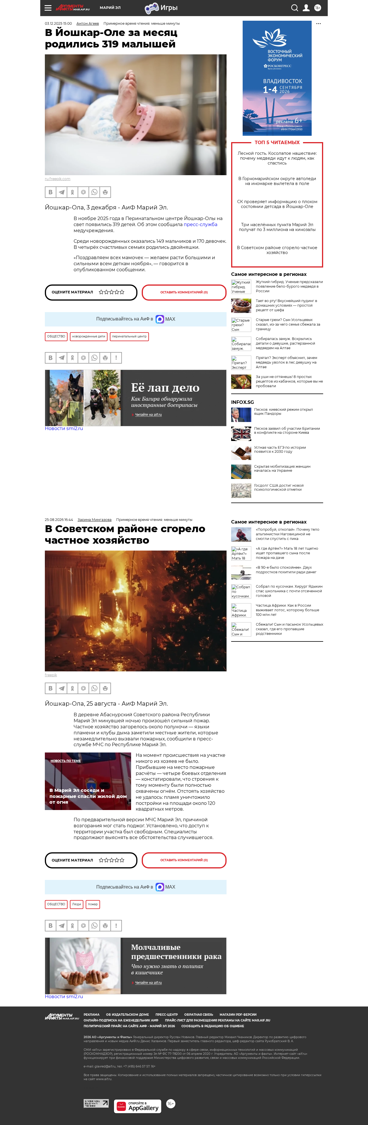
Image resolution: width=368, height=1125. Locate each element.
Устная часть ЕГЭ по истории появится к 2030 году (280, 450)
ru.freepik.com (57, 179)
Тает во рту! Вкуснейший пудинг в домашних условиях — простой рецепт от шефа (286, 305)
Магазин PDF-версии (238, 1015)
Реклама (91, 1015)
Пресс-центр (167, 1015)
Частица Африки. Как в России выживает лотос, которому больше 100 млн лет (287, 610)
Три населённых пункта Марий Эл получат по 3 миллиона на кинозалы (277, 227)
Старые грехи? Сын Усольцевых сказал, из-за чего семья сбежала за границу (288, 324)
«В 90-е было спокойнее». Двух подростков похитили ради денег (286, 569)
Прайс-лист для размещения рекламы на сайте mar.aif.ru (217, 1020)
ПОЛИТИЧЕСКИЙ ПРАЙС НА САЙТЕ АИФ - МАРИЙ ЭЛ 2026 (129, 1026)
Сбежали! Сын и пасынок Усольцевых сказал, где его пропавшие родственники (289, 629)
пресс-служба (200, 224)
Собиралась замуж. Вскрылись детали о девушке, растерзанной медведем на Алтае (285, 343)
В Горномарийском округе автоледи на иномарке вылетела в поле (277, 181)
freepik (51, 675)
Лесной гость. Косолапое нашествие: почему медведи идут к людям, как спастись (277, 158)
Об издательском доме (127, 1015)
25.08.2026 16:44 (59, 519)
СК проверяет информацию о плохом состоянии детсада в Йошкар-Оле (277, 204)
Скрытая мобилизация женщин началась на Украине (282, 469)
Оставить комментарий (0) (184, 292)
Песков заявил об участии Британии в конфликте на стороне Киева (287, 431)
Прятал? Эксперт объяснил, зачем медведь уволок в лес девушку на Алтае (286, 362)
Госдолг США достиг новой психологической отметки (279, 488)
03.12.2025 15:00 (58, 23)
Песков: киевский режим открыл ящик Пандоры (283, 412)
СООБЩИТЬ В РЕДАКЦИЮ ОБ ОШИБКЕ (212, 1026)
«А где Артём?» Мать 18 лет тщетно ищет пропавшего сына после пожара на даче (287, 553)
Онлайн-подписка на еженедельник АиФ (121, 1020)
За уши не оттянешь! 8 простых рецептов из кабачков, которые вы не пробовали (289, 381)
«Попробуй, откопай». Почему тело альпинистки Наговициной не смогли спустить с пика (287, 534)
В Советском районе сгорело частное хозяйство (277, 250)
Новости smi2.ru (64, 428)
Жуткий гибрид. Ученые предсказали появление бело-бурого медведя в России (289, 286)
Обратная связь (198, 1015)
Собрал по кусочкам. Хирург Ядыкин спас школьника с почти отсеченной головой (289, 591)
